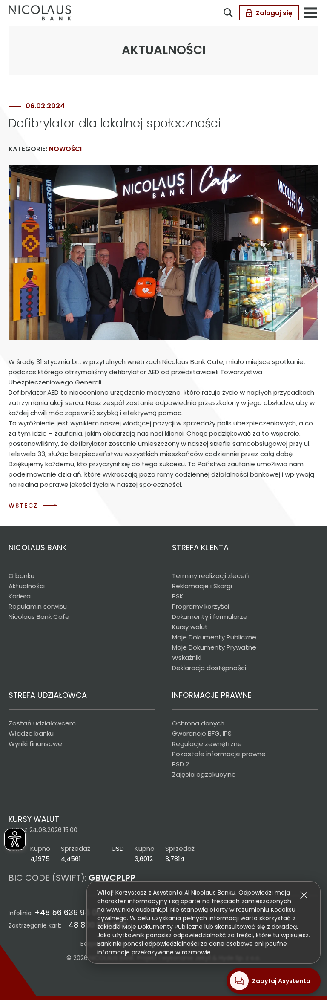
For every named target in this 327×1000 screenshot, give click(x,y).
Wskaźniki (186, 657)
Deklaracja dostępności (209, 667)
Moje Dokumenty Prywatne (214, 647)
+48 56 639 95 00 (67, 912)
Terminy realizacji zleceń (210, 575)
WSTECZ (23, 506)
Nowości (65, 149)
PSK (178, 596)
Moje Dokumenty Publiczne (214, 637)
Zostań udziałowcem (42, 723)
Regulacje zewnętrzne (207, 743)
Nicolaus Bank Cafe (39, 616)
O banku (21, 575)
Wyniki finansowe (35, 743)
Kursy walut (190, 626)
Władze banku (31, 733)
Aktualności (27, 585)
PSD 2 (180, 764)
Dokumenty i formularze (209, 616)
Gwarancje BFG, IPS (202, 733)
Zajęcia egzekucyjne (204, 774)
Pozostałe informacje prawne (219, 753)
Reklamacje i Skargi (202, 585)
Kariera (20, 596)
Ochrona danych (198, 723)
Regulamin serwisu (38, 606)
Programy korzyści (200, 606)
